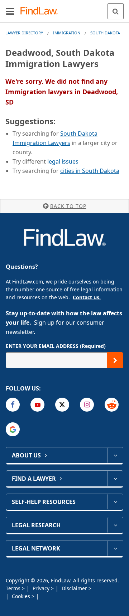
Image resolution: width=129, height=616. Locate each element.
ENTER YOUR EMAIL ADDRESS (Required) (56, 346)
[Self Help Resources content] (115, 502)
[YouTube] (37, 405)
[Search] (116, 11)
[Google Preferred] (13, 429)
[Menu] (10, 11)
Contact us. (87, 297)
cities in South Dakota (89, 171)
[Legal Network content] (115, 548)
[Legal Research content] (115, 525)
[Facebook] (13, 405)
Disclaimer (75, 588)
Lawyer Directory (24, 32)
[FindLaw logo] (41, 11)
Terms (14, 588)
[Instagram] (87, 405)
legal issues (62, 161)
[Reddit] (112, 405)
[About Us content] (115, 455)
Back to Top (68, 206)
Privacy (42, 588)
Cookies (22, 596)
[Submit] (115, 360)
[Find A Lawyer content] (115, 478)
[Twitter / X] (62, 405)
